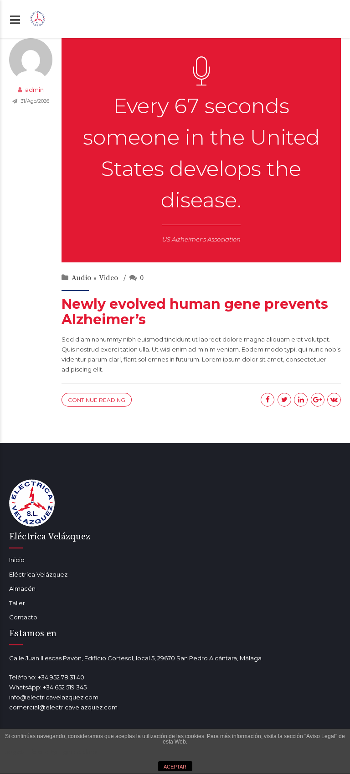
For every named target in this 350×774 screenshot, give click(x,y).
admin (34, 89)
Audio (81, 277)
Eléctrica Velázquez (38, 574)
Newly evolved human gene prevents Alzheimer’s (195, 312)
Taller (17, 603)
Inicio (17, 559)
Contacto (23, 617)
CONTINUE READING (96, 400)
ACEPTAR (175, 766)
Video (108, 277)
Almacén (22, 588)
